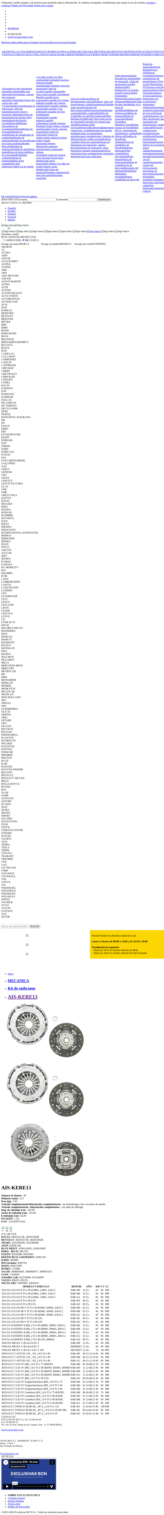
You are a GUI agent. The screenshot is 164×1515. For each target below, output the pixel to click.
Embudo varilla (83, 104)
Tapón (157, 188)
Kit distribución (125, 86)
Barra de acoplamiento (10, 127)
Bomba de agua (15, 134)
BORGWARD (140, 54)
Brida (18, 155)
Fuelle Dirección (95, 119)
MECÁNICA (32, 240)
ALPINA (62, 51)
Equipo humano (16, 1501)
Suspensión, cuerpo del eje (153, 165)
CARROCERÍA (13, 240)
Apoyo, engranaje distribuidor (15, 113)
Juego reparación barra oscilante (91, 152)
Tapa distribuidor (148, 187)
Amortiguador (11, 106)
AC (14, 51)
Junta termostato (123, 75)
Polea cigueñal (123, 152)
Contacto (23, 196)
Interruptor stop (83, 136)
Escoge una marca (10, 244)
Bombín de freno (20, 149)
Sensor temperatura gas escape (152, 98)
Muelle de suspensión (124, 117)
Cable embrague (11, 165)
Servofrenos (154, 110)
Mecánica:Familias (28, 42)
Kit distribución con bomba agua (127, 90)
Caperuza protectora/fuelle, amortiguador (52, 83)
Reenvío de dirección (123, 166)
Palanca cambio (128, 133)
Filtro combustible (91, 113)
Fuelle (84, 119)
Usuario (23, 199)
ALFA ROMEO (48, 51)
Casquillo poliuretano (44, 122)
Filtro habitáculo (97, 116)
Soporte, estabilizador (151, 135)
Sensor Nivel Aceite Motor (153, 83)
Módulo (123, 110)
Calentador (53, 80)
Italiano (11, 219)
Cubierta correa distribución (46, 168)
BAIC (54, 54)
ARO (84, 51)
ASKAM (109, 51)
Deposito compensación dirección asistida (52, 174)
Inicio (10, 973)
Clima (48, 126)
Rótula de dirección (129, 179)
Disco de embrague (80, 98)
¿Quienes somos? (16, 1498)
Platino (123, 147)
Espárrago (94, 110)
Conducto (51, 155)
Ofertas (15, 196)
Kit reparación (127, 93)
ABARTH (7, 51)
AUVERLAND (37, 54)
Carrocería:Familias (66, 42)
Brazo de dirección (18, 152)
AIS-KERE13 (22, 997)
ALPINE (71, 51)
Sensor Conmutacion (149, 74)
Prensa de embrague (123, 161)
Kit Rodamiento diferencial (126, 96)
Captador (54, 85)
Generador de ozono (93, 121)
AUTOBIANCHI (19, 54)
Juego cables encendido (93, 139)
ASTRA (138, 51)
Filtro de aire (82, 116)
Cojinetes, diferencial (46, 145)
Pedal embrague (120, 140)
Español (12, 208)
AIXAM (36, 51)
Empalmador (97, 104)
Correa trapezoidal (45, 162)
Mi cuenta (6, 196)
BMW (122, 54)
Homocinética (87, 127)
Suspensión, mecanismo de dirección (150, 171)
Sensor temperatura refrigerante (149, 104)
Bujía (11, 163)
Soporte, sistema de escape (153, 143)
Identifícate (13, 28)
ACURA (20, 51)
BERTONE (99, 54)
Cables (15, 166)
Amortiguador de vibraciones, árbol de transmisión (18, 109)
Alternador (18, 100)
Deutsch (12, 214)
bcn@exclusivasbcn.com (20, 37)
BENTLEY (87, 54)
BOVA (152, 54)
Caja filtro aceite (44, 77)
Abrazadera (7, 88)
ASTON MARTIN (124, 51)
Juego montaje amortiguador (90, 150)
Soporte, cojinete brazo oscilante (153, 130)
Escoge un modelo (50, 244)
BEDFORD (74, 54)
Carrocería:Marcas (47, 42)
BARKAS (62, 54)
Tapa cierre (153, 182)
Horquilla (98, 127)
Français (12, 216)
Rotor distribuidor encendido (126, 174)
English (11, 211)
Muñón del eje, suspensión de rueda (127, 130)
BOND (129, 54)
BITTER (109, 54)
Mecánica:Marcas (10, 42)
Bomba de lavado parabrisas (18, 142)
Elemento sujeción (85, 101)
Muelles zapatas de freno (127, 126)
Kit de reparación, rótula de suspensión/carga (127, 81)
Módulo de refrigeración (126, 112)
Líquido (129, 98)
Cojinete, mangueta (43, 142)
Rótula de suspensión (148, 65)
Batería (18, 129)
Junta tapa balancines (91, 156)
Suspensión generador (153, 152)
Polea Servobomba (122, 155)
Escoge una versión (84, 244)
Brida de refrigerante (11, 159)
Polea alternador (124, 149)
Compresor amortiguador (47, 148)
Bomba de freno (20, 140)
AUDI (146, 51)
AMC (79, 51)
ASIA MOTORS (96, 51)
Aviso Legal (14, 1503)
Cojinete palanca (50, 137)
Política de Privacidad (22, 5)
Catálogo (32, 196)
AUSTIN (154, 51)
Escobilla (84, 110)
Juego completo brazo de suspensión (91, 140)
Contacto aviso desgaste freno (51, 156)
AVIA (48, 54)
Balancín (13, 123)
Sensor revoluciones (152, 94)
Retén (128, 171)
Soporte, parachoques (150, 140)
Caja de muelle (26, 166)
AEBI (28, 51)
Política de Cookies (43, 5)
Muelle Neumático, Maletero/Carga (124, 122)
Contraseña (62, 199)
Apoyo (16, 111)
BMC (116, 54)
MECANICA (18, 981)
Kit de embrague (128, 78)
